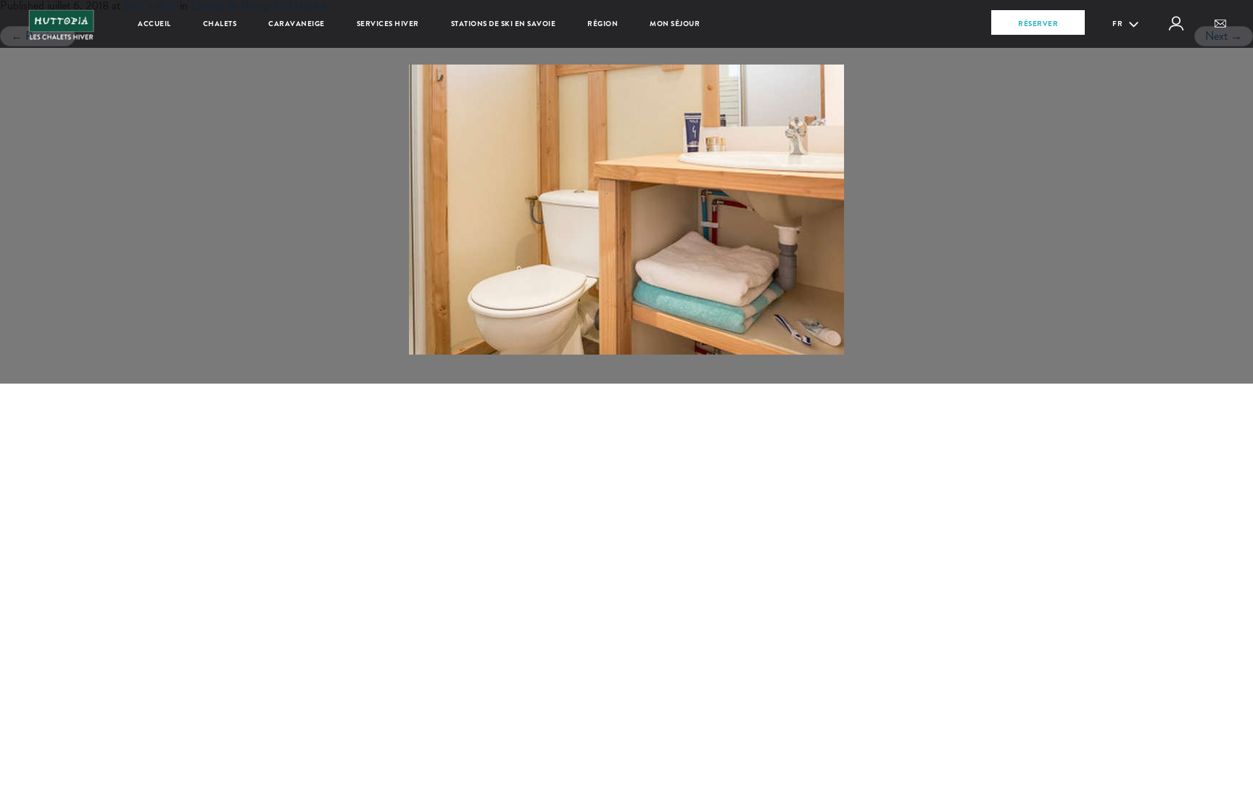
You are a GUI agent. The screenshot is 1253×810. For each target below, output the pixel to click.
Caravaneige (296, 23)
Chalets (220, 23)
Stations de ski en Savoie (503, 23)
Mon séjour (675, 23)
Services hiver (388, 23)
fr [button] (1118, 23)
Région (602, 23)
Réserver (1038, 23)
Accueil (154, 23)
